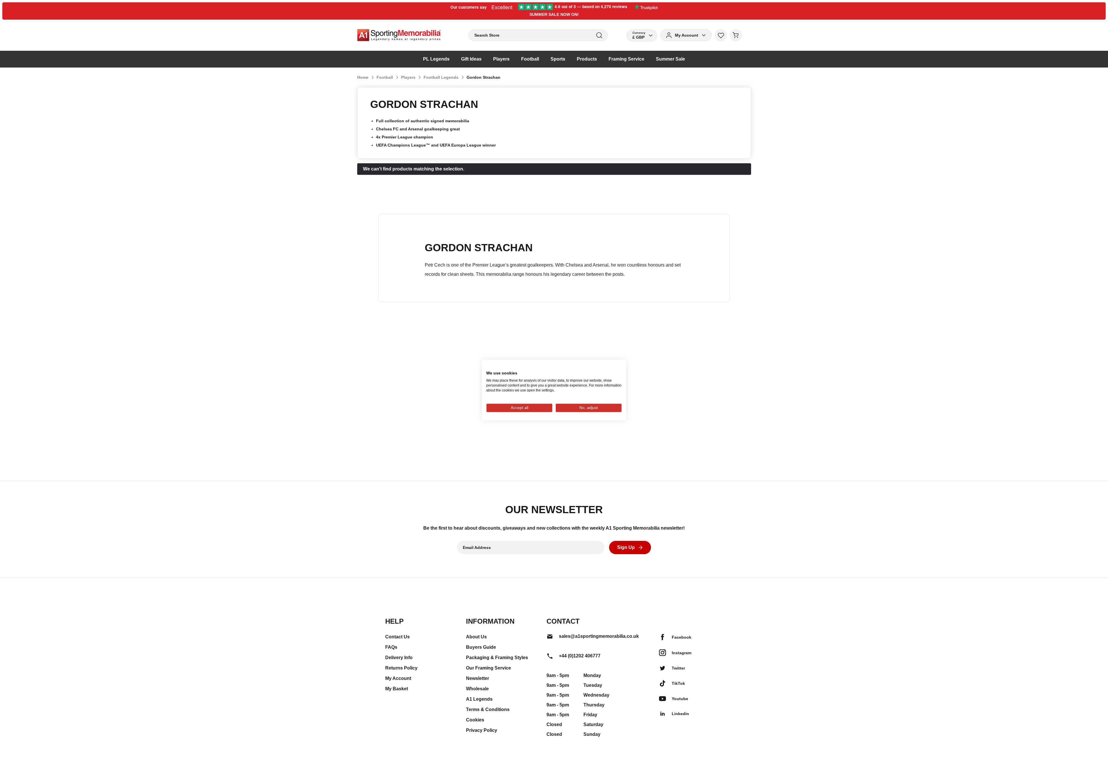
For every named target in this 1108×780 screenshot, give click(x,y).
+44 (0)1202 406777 (579, 655)
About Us (476, 636)
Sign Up (626, 547)
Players (408, 77)
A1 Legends (479, 699)
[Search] (599, 35)
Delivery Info (399, 657)
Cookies (475, 719)
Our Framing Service (488, 667)
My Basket (396, 688)
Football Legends (441, 77)
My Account (398, 678)
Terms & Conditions (488, 709)
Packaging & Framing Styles (497, 657)
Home (362, 77)
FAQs (391, 647)
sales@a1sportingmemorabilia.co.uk (599, 636)
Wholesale (477, 688)
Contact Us (397, 636)
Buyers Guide (481, 647)
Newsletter (477, 678)
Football (385, 77)
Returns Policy (401, 667)
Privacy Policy (481, 730)
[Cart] (736, 35)
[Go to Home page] (399, 35)
